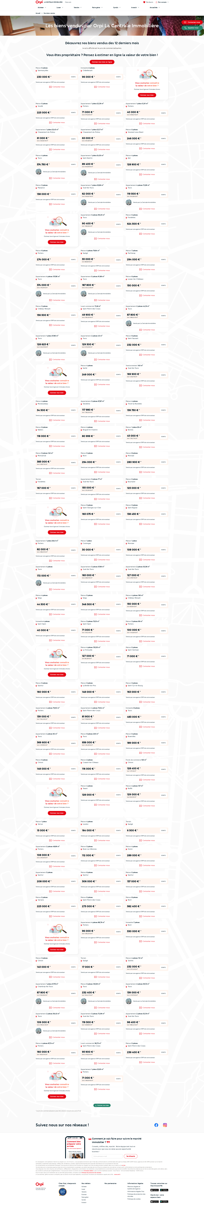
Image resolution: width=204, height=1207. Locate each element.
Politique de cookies (134, 1199)
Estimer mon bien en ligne (102, 62)
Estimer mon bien (147, 95)
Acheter (84, 1186)
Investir (84, 1202)
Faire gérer (85, 1197)
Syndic (84, 1200)
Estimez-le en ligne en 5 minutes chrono (147, 89)
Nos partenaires (110, 1183)
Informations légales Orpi (136, 1191)
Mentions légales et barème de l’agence (134, 1188)
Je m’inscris (130, 1156)
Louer (83, 1189)
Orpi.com (68, 2)
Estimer (84, 1194)
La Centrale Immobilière (53, 2)
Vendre (84, 1192)
